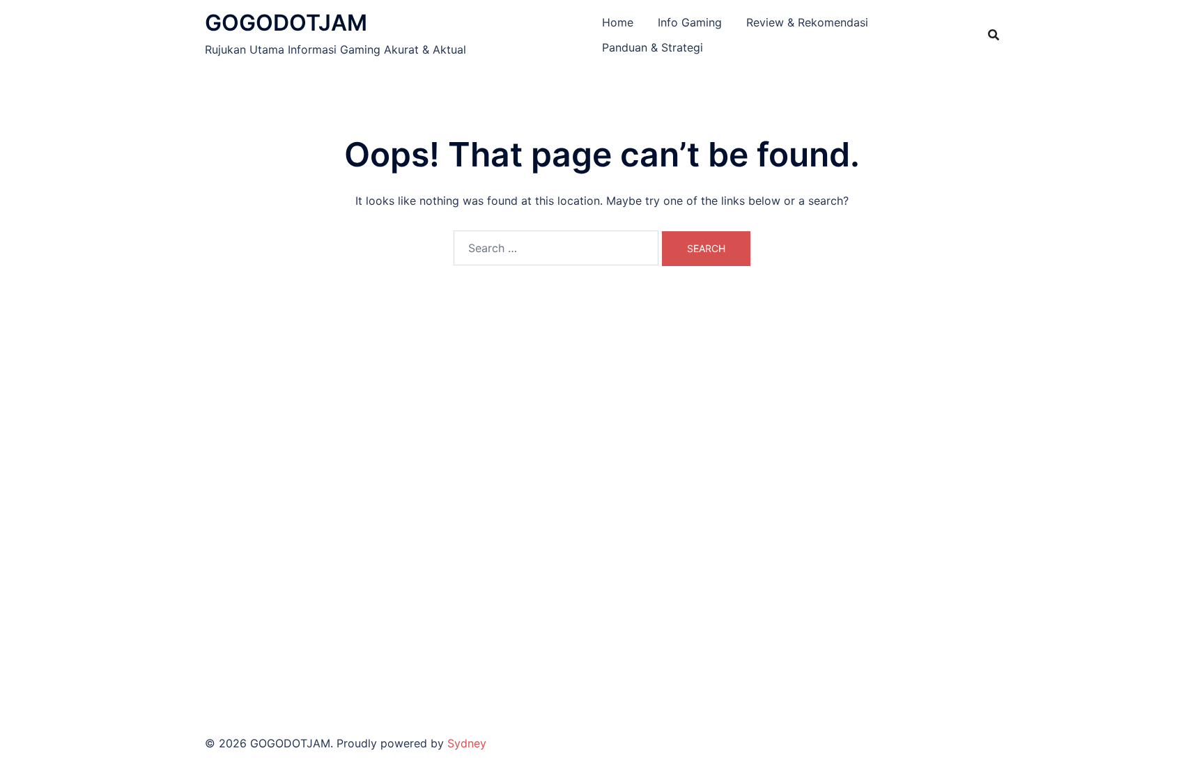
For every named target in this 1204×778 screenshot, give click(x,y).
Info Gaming (690, 22)
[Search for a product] (993, 34)
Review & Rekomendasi (807, 22)
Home (617, 22)
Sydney (466, 743)
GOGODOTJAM (286, 22)
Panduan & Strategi (652, 47)
